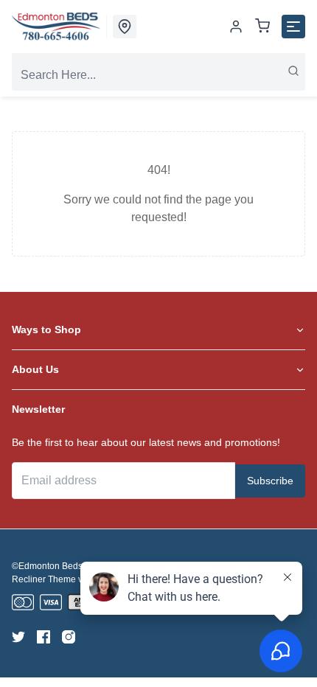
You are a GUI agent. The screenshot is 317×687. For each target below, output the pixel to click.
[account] (236, 26)
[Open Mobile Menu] (293, 26)
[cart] (262, 26)
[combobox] (158, 75)
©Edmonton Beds (47, 566)
